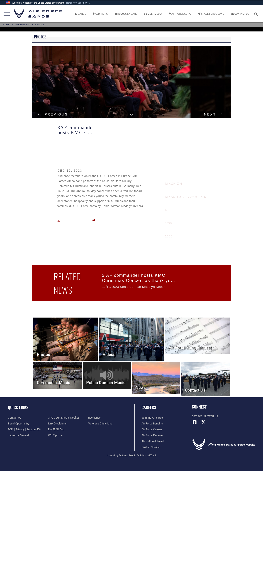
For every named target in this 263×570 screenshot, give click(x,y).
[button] (78, 3)
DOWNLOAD (71, 220)
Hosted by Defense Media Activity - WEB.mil (131, 455)
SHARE (101, 220)
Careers (149, 407)
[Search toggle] (256, 14)
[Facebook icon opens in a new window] (194, 422)
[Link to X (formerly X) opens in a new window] (203, 422)
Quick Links (18, 407)
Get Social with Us (205, 416)
